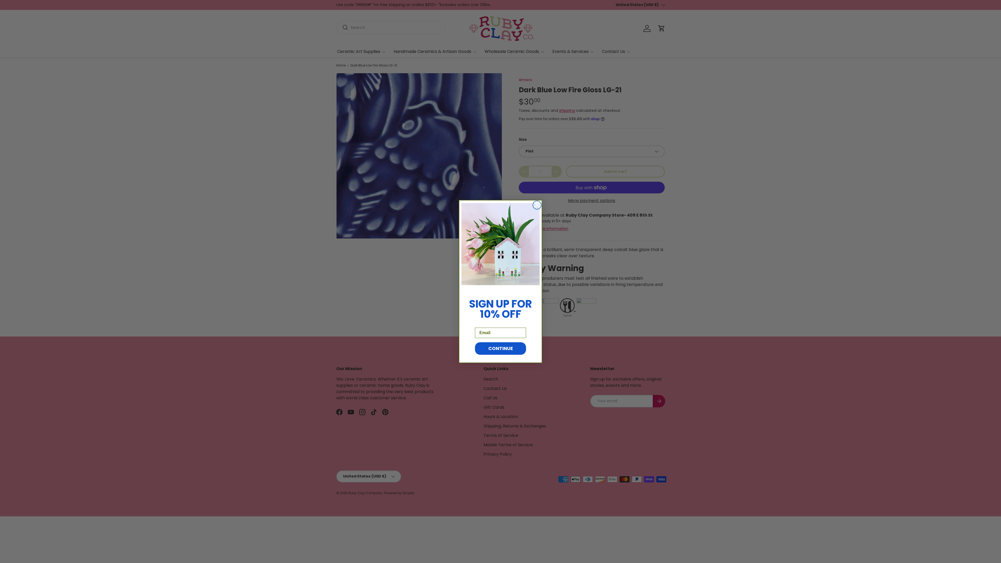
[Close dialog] (537, 205)
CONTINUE (500, 348)
